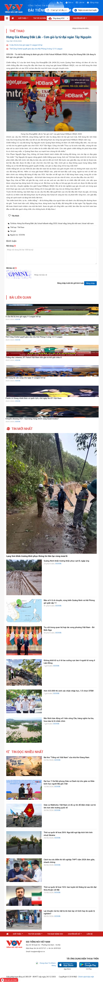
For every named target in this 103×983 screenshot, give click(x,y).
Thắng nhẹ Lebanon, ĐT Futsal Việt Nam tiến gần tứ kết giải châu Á (34, 357)
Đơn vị (70, 3)
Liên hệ (81, 3)
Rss (61, 3)
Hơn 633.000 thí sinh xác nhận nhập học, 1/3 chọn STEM (68, 691)
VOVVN (17, 319)
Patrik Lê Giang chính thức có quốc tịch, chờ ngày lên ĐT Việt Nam (33, 398)
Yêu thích (15, 216)
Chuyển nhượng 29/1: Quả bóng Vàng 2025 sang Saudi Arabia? (32, 419)
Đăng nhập (94, 3)
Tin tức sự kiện (41, 18)
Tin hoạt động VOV (55, 934)
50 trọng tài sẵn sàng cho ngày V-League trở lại (25, 378)
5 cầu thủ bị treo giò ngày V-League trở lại (26, 45)
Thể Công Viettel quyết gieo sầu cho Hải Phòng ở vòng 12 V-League (36, 49)
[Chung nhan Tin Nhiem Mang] (46, 964)
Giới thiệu (23, 18)
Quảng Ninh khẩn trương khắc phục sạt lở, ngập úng (66, 561)
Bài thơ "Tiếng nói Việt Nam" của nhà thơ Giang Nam (66, 757)
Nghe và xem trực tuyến (87, 10)
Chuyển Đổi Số (80, 18)
